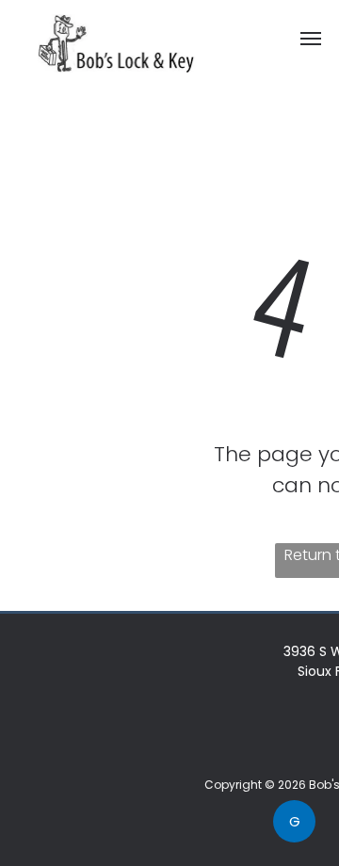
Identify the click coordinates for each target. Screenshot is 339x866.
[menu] (311, 38)
